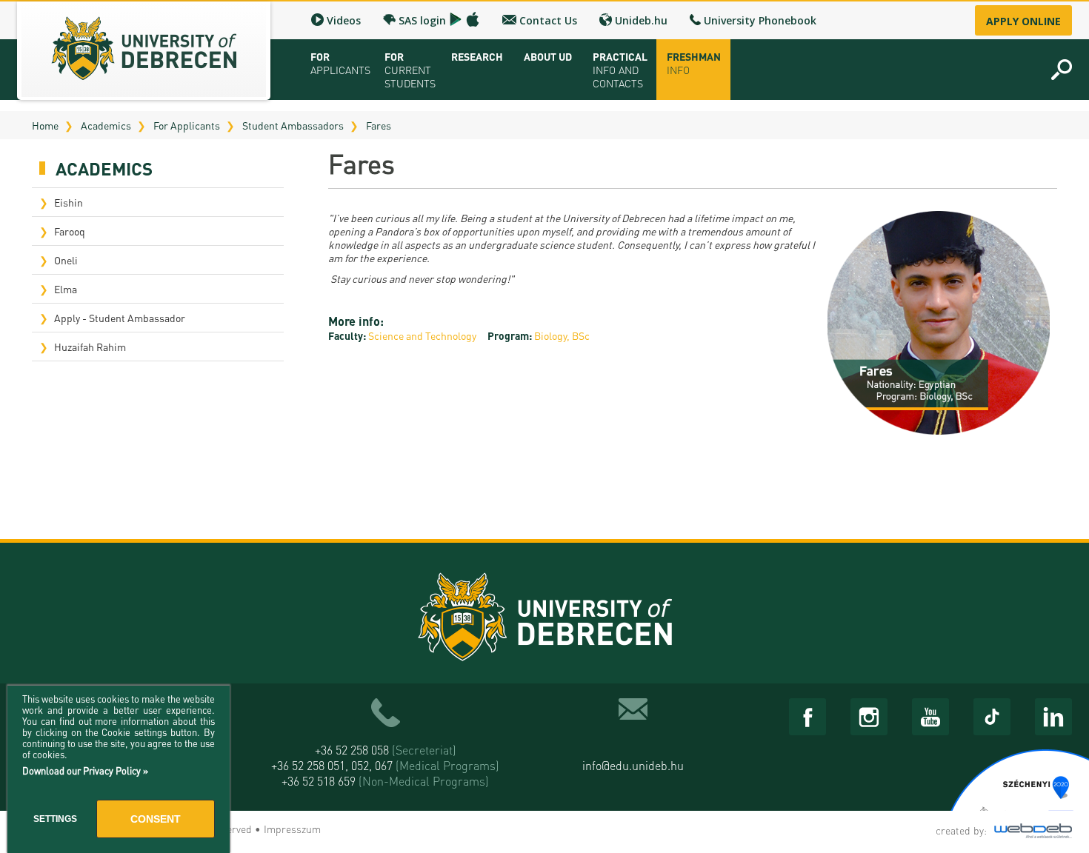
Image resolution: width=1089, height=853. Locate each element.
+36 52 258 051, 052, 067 (385, 765)
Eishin (68, 202)
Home (45, 125)
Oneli (66, 260)
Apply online (1023, 21)
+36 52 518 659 (385, 781)
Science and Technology (422, 335)
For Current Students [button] (410, 70)
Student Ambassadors (293, 125)
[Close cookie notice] (215, 713)
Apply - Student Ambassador (119, 317)
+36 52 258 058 (385, 749)
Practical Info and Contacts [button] (620, 70)
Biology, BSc (562, 335)
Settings (55, 819)
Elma (65, 288)
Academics (106, 125)
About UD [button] (548, 56)
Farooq (69, 231)
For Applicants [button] (340, 63)
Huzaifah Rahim (90, 346)
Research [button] (477, 56)
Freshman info (694, 63)
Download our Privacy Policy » (85, 770)
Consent (155, 819)
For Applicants (186, 125)
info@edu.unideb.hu (633, 765)
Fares (378, 125)
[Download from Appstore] (472, 19)
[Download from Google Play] (455, 19)
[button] (1061, 69)
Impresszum (292, 828)
